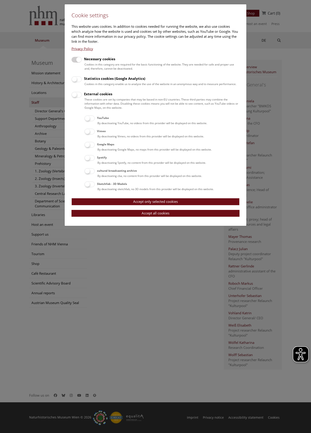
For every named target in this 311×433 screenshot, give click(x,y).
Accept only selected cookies (155, 201)
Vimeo (101, 131)
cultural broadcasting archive (117, 171)
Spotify (102, 157)
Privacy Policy (82, 48)
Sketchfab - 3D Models (112, 184)
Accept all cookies (155, 213)
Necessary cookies (99, 59)
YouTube (103, 118)
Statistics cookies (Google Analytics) (114, 78)
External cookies (98, 94)
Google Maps (105, 144)
